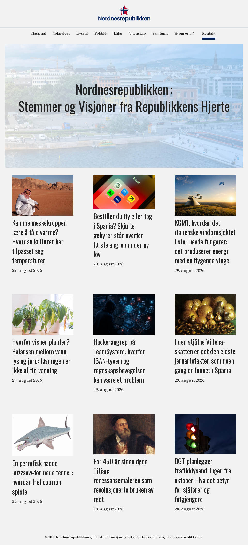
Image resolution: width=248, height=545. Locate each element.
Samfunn (160, 33)
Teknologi (61, 33)
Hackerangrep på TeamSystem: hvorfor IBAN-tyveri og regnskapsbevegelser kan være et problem (119, 360)
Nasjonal (38, 33)
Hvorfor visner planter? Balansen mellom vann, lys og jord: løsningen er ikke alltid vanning (41, 356)
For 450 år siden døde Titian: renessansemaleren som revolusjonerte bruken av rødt (123, 480)
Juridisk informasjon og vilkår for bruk (120, 537)
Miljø (118, 33)
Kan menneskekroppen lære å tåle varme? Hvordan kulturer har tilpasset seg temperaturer (39, 241)
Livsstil (82, 33)
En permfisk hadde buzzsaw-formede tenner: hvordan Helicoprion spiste (42, 477)
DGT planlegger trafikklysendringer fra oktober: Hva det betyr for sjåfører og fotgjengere (203, 480)
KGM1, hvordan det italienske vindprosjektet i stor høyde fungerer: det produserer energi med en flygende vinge (205, 241)
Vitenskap (137, 33)
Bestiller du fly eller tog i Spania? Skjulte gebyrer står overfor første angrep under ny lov (122, 235)
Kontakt (208, 33)
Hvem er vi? (184, 33)
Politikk (101, 33)
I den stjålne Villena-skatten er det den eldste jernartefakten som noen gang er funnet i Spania (205, 356)
